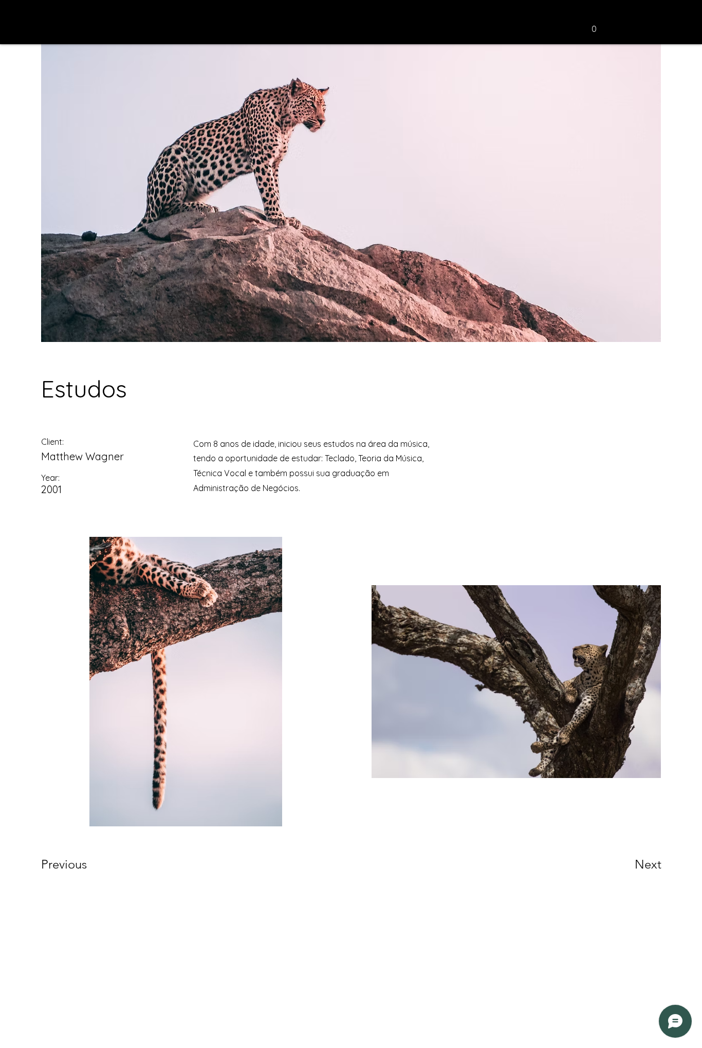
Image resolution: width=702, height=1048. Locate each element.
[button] (594, 25)
